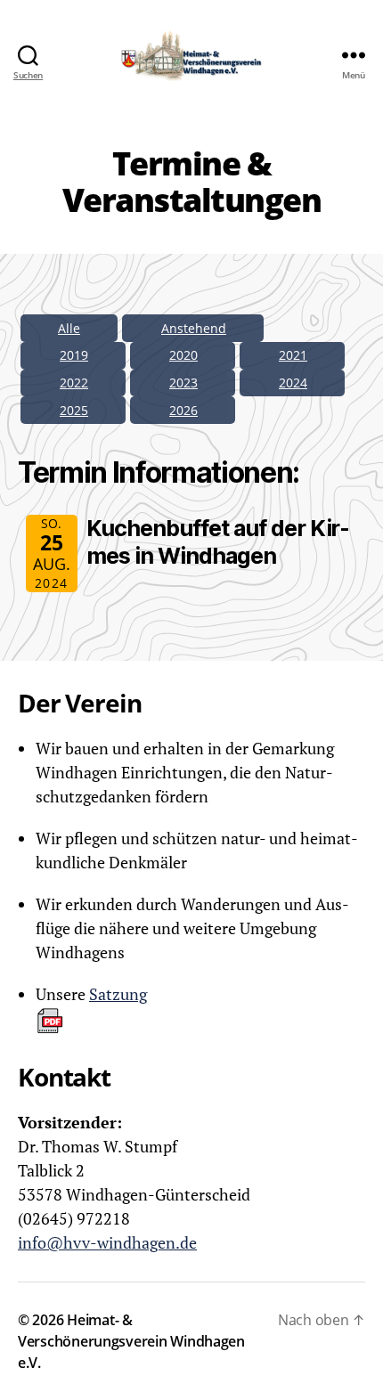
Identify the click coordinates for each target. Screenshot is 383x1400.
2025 (74, 410)
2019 (74, 354)
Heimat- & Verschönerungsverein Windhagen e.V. (131, 1341)
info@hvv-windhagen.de (107, 1242)
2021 (293, 354)
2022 (74, 382)
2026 (183, 410)
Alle (69, 328)
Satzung (118, 994)
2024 (293, 382)
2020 (183, 354)
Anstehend (193, 328)
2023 (183, 382)
